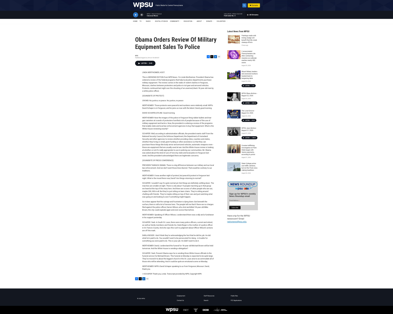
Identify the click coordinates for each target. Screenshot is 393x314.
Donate (255, 5)
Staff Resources (209, 296)
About (199, 21)
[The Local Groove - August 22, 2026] (234, 114)
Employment (181, 296)
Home (135, 21)
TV (141, 21)
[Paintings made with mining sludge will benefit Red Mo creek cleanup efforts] (234, 39)
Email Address (234, 200)
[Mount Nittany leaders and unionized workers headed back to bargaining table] (234, 74)
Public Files (234, 296)
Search (206, 300)
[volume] (141, 15)
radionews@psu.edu (236, 221)
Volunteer (221, 21)
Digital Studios (161, 21)
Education (188, 21)
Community (174, 21)
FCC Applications (236, 300)
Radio (148, 21)
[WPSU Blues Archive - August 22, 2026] (234, 96)
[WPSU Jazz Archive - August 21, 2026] (234, 131)
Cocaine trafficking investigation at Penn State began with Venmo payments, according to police (249, 149)
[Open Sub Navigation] (143, 21)
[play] (135, 15)
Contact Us (180, 300)
